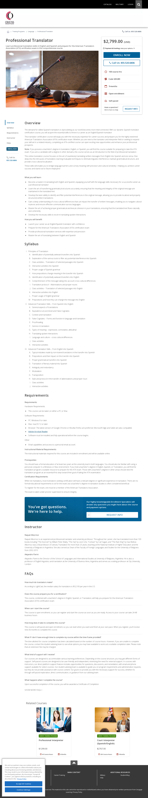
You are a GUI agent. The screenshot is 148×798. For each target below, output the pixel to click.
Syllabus (10, 128)
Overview (10, 123)
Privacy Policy (77, 792)
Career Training (59, 775)
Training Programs (18, 31)
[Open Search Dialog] (139, 4)
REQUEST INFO (131, 109)
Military (102, 775)
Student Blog (124, 775)
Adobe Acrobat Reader (38, 431)
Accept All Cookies (23, 784)
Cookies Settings (23, 790)
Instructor (11, 138)
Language (31, 31)
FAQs (9, 143)
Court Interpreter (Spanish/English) (106, 742)
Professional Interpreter (51, 740)
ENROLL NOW (121, 55)
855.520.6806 (11, 160)
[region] (23, 777)
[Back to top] (74, 772)
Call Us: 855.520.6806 (131, 31)
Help (101, 778)
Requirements (12, 133)
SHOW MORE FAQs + (33, 690)
